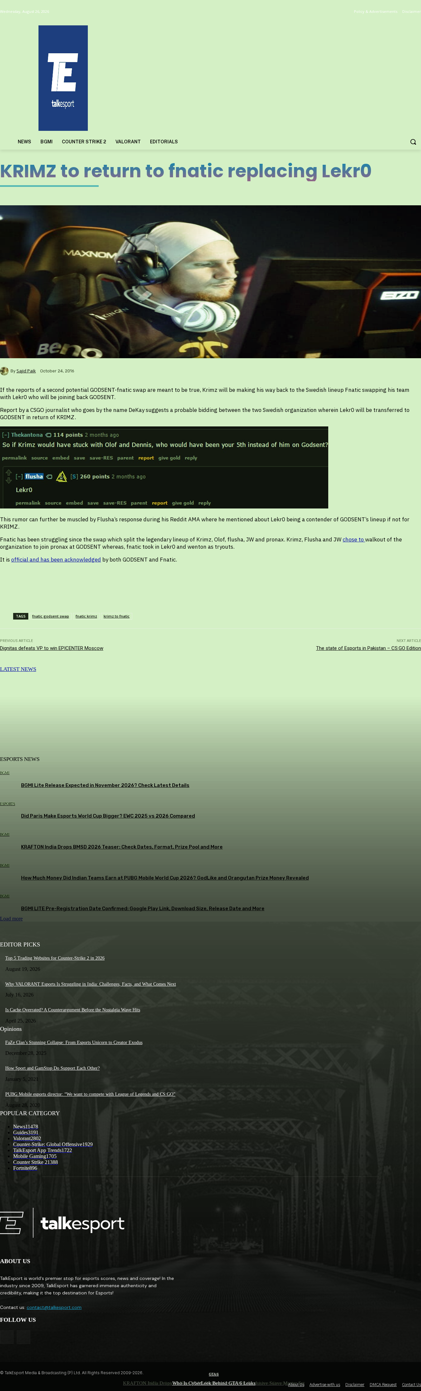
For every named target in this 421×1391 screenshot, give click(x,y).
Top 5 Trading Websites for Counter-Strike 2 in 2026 (55, 958)
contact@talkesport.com (54, 1307)
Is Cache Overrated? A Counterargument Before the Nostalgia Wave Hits (72, 1009)
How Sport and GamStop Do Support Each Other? (52, 1068)
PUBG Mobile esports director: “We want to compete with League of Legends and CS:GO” (90, 1094)
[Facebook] (6, 1337)
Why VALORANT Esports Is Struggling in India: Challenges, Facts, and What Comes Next (90, 984)
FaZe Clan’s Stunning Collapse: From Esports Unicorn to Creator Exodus (73, 1042)
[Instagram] (23, 1337)
